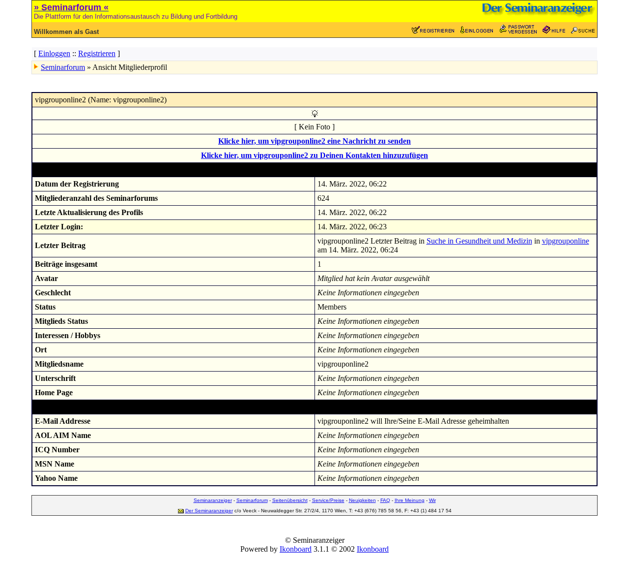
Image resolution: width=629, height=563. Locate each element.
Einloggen (54, 53)
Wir (432, 500)
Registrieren (96, 53)
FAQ (385, 500)
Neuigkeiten (362, 500)
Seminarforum (63, 67)
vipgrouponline (565, 241)
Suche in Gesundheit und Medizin (479, 241)
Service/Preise (328, 500)
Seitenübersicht (290, 500)
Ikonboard (296, 549)
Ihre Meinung (410, 500)
